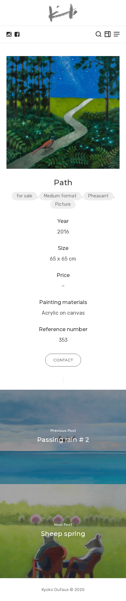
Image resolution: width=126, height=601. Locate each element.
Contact (63, 360)
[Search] (98, 34)
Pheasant (98, 196)
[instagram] (8, 34)
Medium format (60, 196)
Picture (63, 204)
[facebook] (17, 34)
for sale (24, 196)
